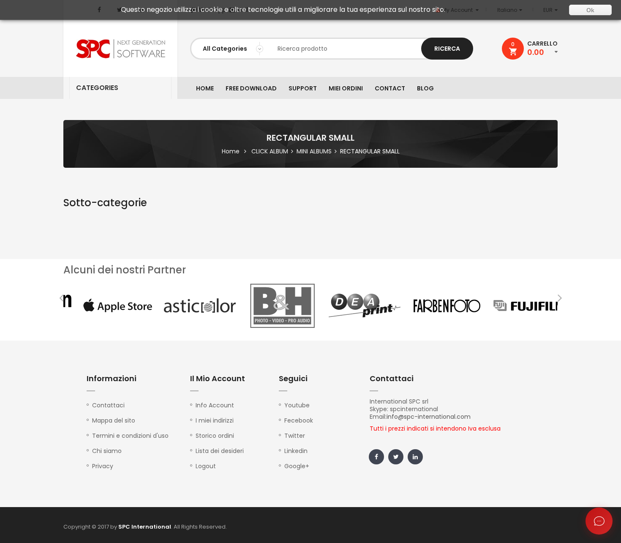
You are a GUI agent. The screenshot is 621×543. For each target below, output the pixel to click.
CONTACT (390, 88)
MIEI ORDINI (346, 88)
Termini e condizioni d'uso (130, 435)
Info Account (215, 405)
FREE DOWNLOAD (251, 88)
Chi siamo (107, 451)
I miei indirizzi (215, 420)
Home (231, 151)
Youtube (297, 405)
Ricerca (447, 48)
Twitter (294, 435)
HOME (205, 88)
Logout (206, 466)
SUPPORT (303, 88)
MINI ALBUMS (314, 151)
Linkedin (296, 451)
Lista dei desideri (220, 451)
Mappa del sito (113, 420)
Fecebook (298, 420)
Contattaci (108, 405)
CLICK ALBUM (269, 151)
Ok (590, 10)
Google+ (296, 466)
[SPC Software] (120, 49)
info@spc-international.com (429, 416)
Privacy (102, 466)
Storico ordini (215, 435)
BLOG (425, 88)
